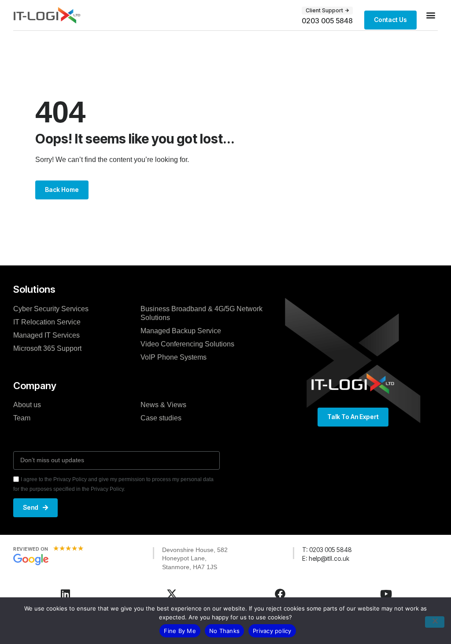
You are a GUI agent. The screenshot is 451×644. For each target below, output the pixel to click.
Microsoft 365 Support (47, 348)
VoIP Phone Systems (173, 357)
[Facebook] (280, 594)
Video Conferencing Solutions (187, 344)
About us (27, 404)
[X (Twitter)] (171, 594)
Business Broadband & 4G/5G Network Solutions (201, 313)
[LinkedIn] (65, 594)
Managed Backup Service (180, 331)
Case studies (160, 418)
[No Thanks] (434, 622)
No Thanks (224, 630)
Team (21, 418)
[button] (430, 15)
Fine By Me (180, 630)
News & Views (163, 404)
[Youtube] (386, 594)
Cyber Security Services (51, 309)
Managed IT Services (46, 335)
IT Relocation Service (47, 322)
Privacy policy (272, 630)
